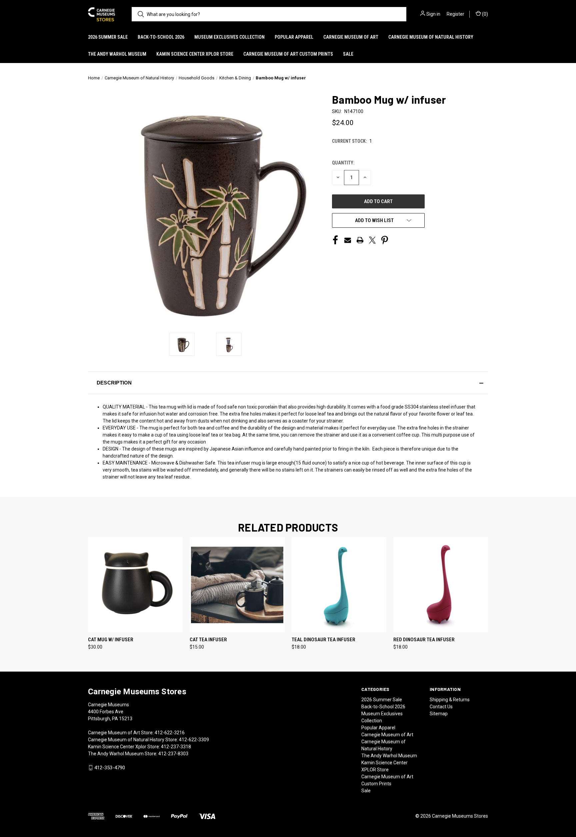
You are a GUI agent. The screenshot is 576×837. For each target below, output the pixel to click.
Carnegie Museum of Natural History (430, 37)
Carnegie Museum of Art (350, 37)
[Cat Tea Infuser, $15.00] (237, 585)
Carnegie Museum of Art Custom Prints (288, 54)
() (484, 14)
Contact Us (441, 706)
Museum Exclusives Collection (229, 37)
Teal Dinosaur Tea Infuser (323, 640)
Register (455, 14)
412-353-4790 (109, 768)
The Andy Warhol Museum (117, 54)
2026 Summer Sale (108, 37)
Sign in (433, 14)
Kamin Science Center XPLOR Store (194, 54)
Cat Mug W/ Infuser (110, 640)
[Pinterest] (384, 240)
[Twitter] (372, 240)
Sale (348, 54)
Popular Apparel (294, 37)
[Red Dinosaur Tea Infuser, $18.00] (441, 585)
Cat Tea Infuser (208, 640)
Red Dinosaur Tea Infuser (424, 640)
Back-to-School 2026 (161, 37)
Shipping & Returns (450, 699)
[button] (288, 382)
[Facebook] (335, 240)
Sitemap (439, 713)
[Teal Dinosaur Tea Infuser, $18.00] (339, 585)
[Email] (347, 240)
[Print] (360, 240)
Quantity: (343, 162)
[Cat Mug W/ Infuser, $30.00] (135, 585)
